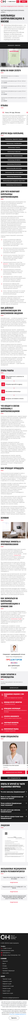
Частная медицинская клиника (12, 6)
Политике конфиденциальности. (17, 1014)
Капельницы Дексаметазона (14, 168)
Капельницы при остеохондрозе (14, 172)
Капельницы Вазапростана (14, 176)
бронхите (5, 264)
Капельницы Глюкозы (14, 147)
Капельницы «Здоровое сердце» (14, 139)
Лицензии (5, 961)
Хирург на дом (6, 991)
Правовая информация (8, 970)
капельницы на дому (16, 618)
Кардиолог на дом (7, 981)
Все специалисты (14, 778)
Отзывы (5, 966)
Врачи (4, 963)
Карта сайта (6, 973)
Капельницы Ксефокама (14, 151)
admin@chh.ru (6, 952)
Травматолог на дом (8, 993)
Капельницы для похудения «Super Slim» (14, 180)
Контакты (5, 968)
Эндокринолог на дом (8, 986)
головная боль (17, 555)
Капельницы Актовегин (14, 160)
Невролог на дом (7, 983)
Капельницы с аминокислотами (14, 155)
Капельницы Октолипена (14, 164)
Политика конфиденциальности (11, 997)
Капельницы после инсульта (14, 185)
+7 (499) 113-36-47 (12, 1)
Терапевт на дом (7, 979)
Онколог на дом (7, 988)
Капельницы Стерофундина (14, 143)
